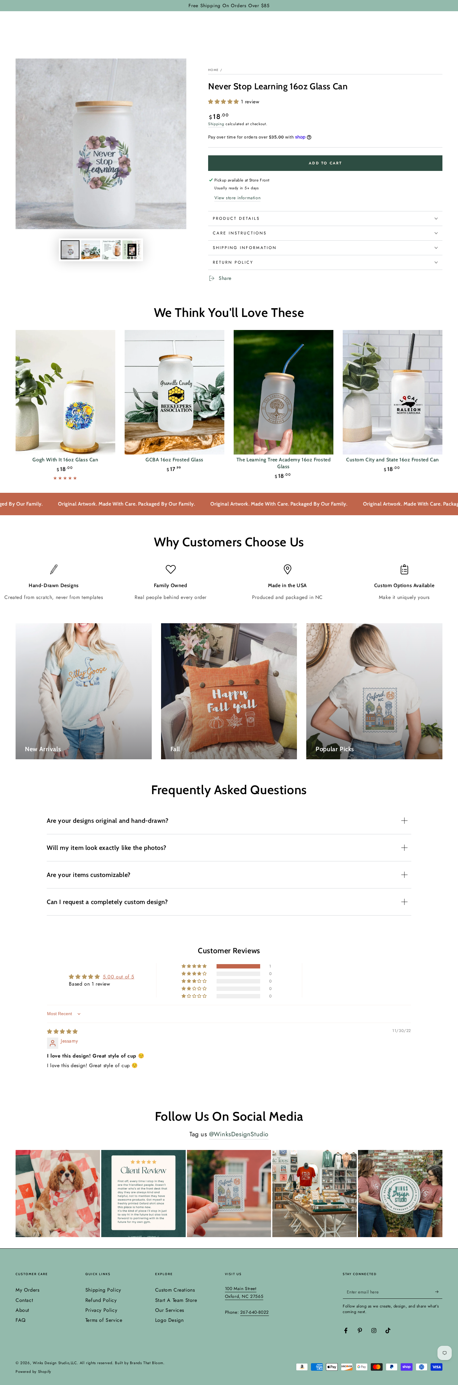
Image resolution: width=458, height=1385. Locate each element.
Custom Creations (175, 1289)
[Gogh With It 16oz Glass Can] (65, 392)
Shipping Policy (103, 1289)
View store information (237, 198)
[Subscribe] (438, 1291)
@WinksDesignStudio (239, 1134)
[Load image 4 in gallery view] (131, 249)
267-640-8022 (254, 1312)
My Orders (27, 1289)
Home (213, 70)
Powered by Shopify (33, 1371)
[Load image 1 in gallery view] (70, 249)
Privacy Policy (101, 1310)
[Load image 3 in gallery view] (111, 249)
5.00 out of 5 (118, 976)
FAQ (21, 1320)
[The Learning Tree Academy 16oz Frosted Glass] (283, 392)
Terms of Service (103, 1320)
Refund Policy (101, 1300)
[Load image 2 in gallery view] (90, 249)
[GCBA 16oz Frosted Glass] (174, 392)
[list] (229, 582)
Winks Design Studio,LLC (55, 1363)
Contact (24, 1300)
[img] (62, 1031)
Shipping (216, 124)
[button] (224, 101)
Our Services (169, 1310)
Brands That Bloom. (147, 1363)
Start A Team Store (176, 1300)
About (22, 1310)
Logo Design (169, 1320)
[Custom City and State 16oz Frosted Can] (392, 392)
